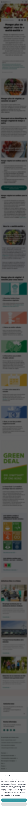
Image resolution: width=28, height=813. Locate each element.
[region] (14, 792)
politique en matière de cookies (12, 795)
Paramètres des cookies (14, 808)
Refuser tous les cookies (14, 804)
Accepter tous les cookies (14, 800)
